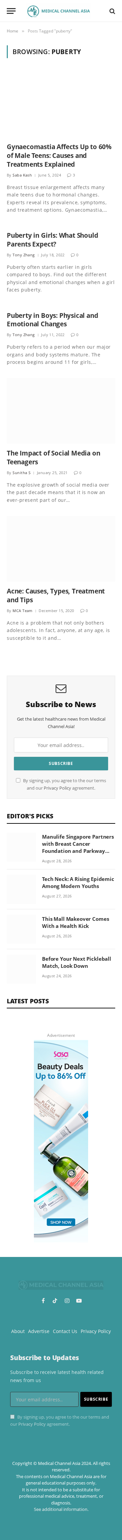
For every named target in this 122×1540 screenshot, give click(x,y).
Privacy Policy (57, 788)
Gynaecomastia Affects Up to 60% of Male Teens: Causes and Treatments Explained (59, 155)
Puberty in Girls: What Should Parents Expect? (52, 240)
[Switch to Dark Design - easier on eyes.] (100, 11)
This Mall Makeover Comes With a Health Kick (75, 922)
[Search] (111, 11)
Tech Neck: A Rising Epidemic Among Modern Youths (78, 882)
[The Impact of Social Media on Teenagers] (61, 411)
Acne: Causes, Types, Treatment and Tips (56, 595)
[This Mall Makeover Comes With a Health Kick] (21, 929)
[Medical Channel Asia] (58, 11)
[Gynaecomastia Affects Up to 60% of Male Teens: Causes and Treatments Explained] (61, 104)
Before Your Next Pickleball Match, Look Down (76, 962)
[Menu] (11, 11)
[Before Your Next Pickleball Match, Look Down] (21, 969)
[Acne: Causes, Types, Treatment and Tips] (61, 549)
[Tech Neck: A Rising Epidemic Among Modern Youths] (21, 889)
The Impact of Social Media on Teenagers (53, 457)
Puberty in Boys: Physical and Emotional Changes (52, 320)
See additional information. (61, 1509)
